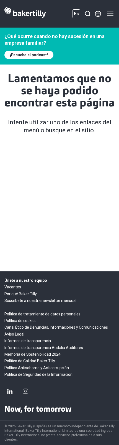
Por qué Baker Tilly (20, 294)
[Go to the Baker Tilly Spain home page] (25, 14)
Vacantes (12, 287)
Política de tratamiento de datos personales (42, 314)
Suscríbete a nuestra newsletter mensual (40, 300)
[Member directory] (98, 13)
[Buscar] (87, 13)
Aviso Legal (14, 334)
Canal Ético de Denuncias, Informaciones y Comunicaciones (56, 327)
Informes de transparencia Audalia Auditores (43, 347)
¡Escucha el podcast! (29, 55)
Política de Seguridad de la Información (38, 374)
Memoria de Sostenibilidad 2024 (32, 354)
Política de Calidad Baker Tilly (29, 361)
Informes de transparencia (27, 341)
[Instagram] (25, 391)
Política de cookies (20, 320)
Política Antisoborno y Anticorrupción (36, 368)
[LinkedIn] (9, 391)
